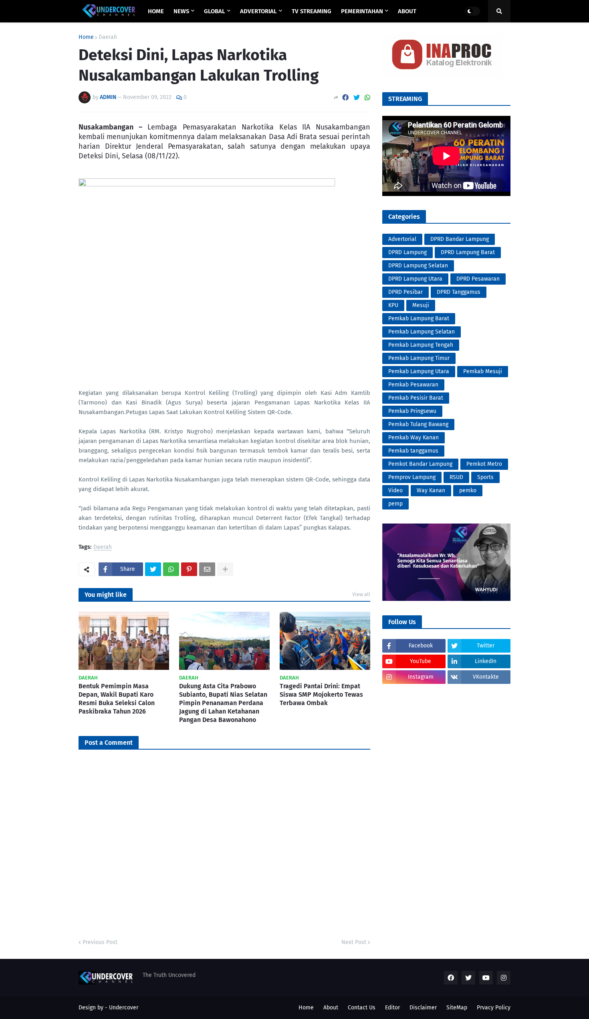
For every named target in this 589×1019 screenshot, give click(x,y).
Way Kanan (431, 490)
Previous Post (100, 942)
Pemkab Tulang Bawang (418, 424)
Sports (485, 477)
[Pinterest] (189, 569)
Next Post (353, 942)
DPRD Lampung (407, 252)
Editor (392, 1007)
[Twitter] (356, 97)
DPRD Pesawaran (478, 278)
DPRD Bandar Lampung (459, 239)
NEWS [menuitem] (181, 11)
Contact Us (361, 1007)
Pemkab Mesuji (482, 371)
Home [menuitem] (156, 11)
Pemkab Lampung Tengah (420, 345)
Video (395, 490)
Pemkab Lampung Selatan (421, 331)
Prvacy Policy (493, 1007)
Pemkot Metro (484, 464)
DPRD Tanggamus (458, 292)
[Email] (207, 569)
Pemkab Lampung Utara (418, 371)
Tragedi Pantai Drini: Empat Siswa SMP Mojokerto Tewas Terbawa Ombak (321, 694)
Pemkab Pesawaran (413, 384)
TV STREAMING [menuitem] (311, 11)
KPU (393, 305)
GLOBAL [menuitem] (214, 11)
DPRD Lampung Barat (468, 252)
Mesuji (420, 305)
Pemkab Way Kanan (413, 437)
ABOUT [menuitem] (407, 11)
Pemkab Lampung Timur (419, 358)
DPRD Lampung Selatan (418, 265)
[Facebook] (345, 97)
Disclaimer (423, 1007)
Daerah (108, 37)
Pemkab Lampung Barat (418, 318)
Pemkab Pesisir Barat (415, 397)
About (330, 1007)
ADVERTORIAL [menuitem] (258, 11)
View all (361, 594)
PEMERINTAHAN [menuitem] (362, 11)
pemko (467, 490)
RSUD (456, 477)
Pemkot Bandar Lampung (420, 464)
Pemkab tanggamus (413, 450)
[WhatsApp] (367, 97)
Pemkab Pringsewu (412, 411)
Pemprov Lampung (412, 477)
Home (86, 37)
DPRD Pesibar (405, 292)
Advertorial (402, 239)
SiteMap (456, 1007)
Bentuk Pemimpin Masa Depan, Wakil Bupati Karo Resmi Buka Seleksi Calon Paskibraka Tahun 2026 (117, 698)
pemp (395, 503)
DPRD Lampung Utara (415, 278)
